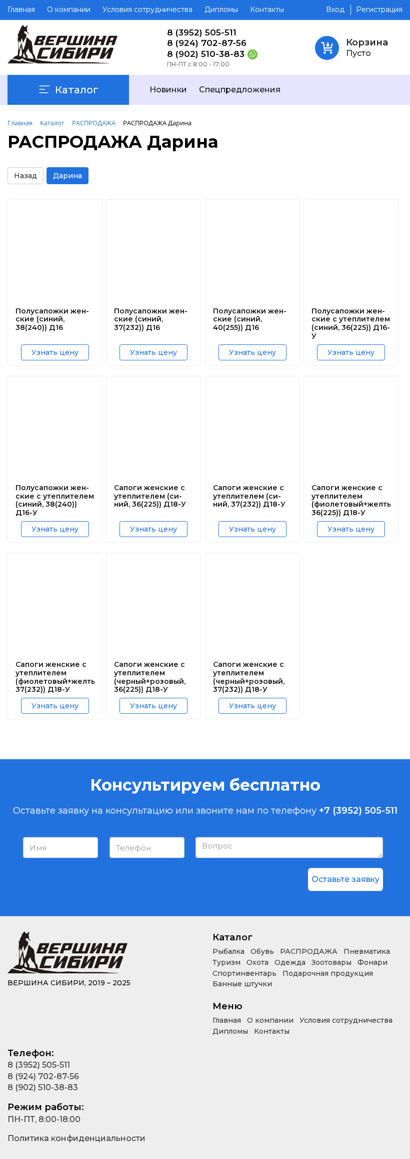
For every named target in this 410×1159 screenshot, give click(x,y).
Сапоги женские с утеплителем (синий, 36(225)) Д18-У (150, 496)
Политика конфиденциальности (77, 1138)
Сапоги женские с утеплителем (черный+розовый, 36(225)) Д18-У (150, 677)
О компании (68, 9)
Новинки (168, 89)
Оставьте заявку (346, 879)
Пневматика (367, 951)
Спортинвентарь (244, 973)
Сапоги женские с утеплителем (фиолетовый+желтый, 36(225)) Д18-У (351, 500)
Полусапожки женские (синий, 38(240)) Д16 (52, 319)
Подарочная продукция (327, 973)
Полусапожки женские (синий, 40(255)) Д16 (249, 319)
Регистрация (379, 9)
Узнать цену (55, 352)
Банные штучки (242, 983)
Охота (257, 962)
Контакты (267, 9)
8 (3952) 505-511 (201, 32)
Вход (335, 9)
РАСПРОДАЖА (309, 951)
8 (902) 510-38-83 (205, 54)
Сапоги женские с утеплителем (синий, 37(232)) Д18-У (249, 496)
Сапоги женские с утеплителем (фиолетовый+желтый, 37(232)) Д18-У (55, 677)
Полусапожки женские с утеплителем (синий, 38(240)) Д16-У (55, 500)
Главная (21, 9)
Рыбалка (228, 951)
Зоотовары (332, 962)
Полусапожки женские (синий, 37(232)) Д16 (151, 319)
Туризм (226, 962)
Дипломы (221, 9)
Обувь (262, 951)
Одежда (290, 962)
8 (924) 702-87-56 (206, 43)
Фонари (373, 962)
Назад (25, 175)
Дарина (67, 175)
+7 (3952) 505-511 (358, 810)
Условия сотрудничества (147, 9)
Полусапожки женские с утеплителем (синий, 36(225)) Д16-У (351, 323)
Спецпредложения (239, 89)
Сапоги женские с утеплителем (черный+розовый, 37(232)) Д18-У (248, 677)
